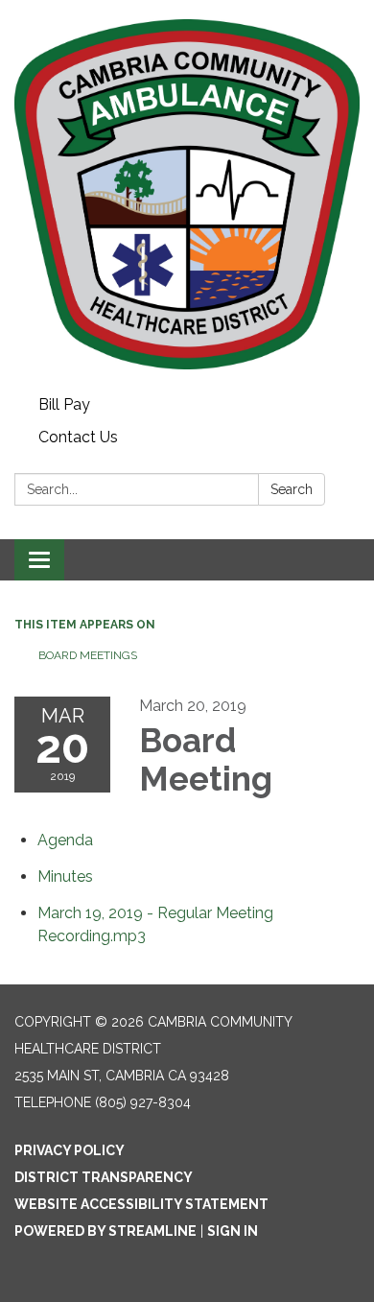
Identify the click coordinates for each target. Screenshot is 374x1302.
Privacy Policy (69, 1150)
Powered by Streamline (105, 1231)
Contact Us (78, 437)
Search (291, 489)
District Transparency (103, 1177)
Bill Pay (64, 404)
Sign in (232, 1231)
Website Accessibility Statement (141, 1204)
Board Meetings (87, 655)
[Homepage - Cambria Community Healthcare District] (187, 194)
